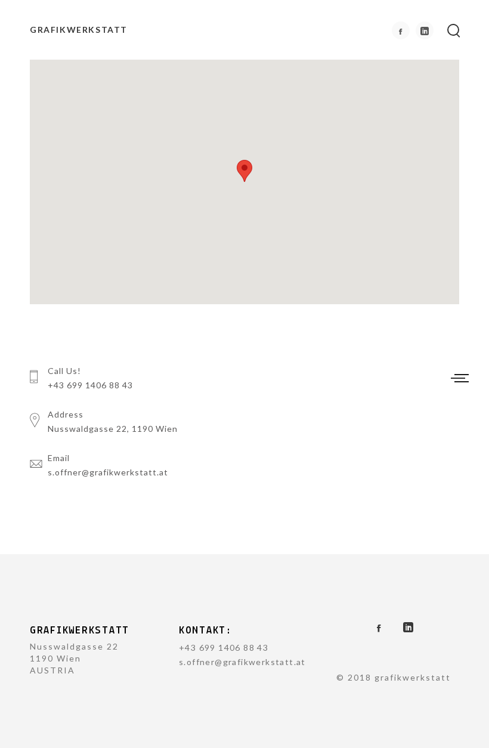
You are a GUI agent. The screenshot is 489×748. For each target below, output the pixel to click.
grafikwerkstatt (79, 29)
